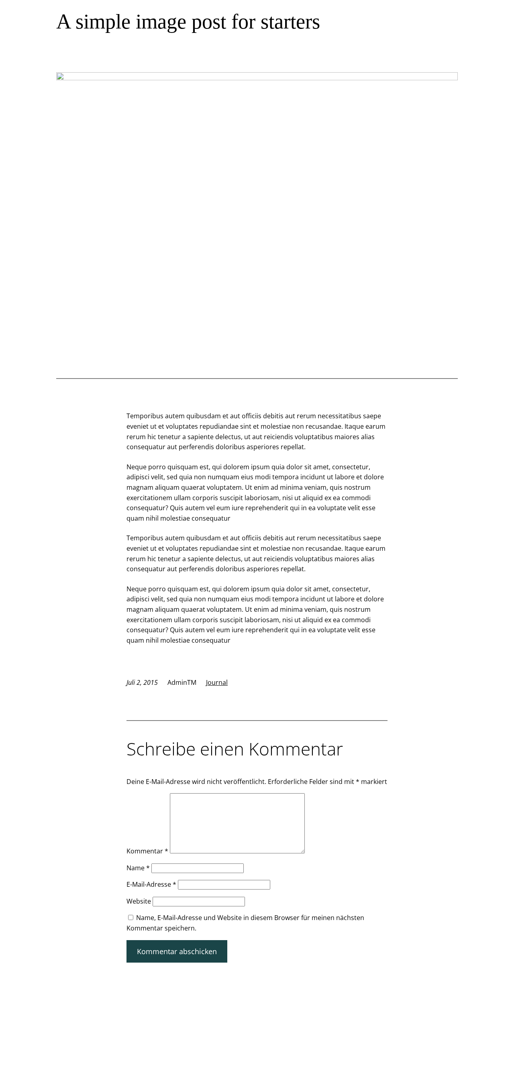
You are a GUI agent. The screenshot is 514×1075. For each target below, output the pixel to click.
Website (138, 901)
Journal (217, 682)
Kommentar (147, 851)
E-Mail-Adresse (151, 884)
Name (138, 867)
